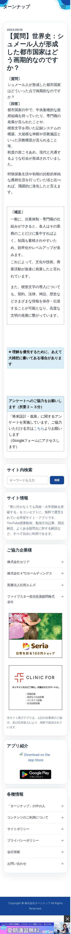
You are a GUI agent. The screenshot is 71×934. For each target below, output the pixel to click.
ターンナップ (16, 6)
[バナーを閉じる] (67, 919)
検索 (57, 480)
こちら (39, 428)
